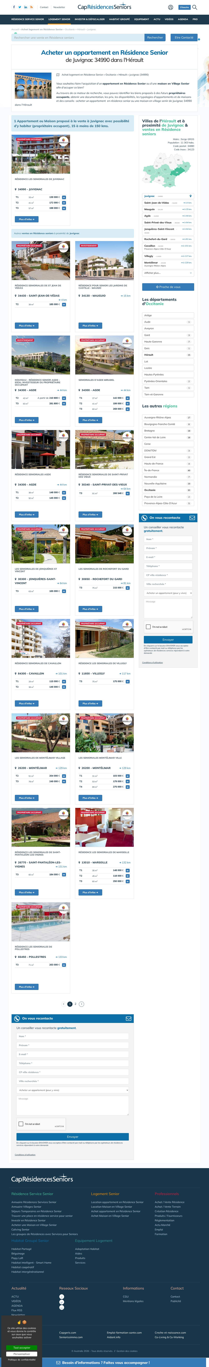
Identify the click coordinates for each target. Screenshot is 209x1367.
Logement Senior (59, 19)
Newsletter (59, 7)
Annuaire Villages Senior (26, 1206)
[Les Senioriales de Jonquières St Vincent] (41, 544)
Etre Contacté (184, 37)
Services (80, 1262)
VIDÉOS (16, 1301)
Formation (161, 1234)
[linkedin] (25, 7)
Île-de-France (167, 470)
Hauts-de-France (167, 463)
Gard (167, 335)
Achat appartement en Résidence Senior (115, 1211)
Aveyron (149, 328)
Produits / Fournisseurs (168, 1215)
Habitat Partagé (21, 1249)
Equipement (141, 19)
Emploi (159, 1229)
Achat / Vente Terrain (168, 1206)
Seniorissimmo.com (71, 1337)
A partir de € (51, 397)
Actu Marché (162, 1225)
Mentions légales (133, 1301)
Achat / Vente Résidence (170, 1202)
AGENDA (17, 1305)
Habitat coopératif (22, 1267)
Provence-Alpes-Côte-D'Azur (167, 503)
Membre (172, 7)
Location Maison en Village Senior (111, 1206)
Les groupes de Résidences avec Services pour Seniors (44, 1234)
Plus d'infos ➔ (26, 219)
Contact (44, 7)
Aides (78, 1253)
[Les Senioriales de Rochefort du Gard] (104, 544)
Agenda (183, 19)
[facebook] (13, 7)
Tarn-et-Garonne (153, 394)
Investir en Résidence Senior (28, 1220)
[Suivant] (81, 1004)
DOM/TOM (167, 450)
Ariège (148, 315)
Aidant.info (113, 1337)
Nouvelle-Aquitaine (167, 483)
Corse (147, 443)
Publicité (176, 1301)
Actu (157, 19)
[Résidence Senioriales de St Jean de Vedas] (41, 260)
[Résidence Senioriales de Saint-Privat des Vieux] (104, 449)
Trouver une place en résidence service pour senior (42, 1215)
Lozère (148, 368)
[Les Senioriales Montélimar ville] (104, 732)
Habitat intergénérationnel (27, 1271)
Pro (195, 19)
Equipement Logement (94, 1240)
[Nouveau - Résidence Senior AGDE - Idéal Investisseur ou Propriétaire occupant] (41, 355)
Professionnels (167, 1193)
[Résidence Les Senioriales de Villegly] (104, 638)
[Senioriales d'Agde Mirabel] (104, 355)
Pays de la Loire (167, 496)
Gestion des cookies (127, 1351)
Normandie (167, 476)
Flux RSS (16, 1310)
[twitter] (19, 7)
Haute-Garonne (167, 341)
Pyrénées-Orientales (167, 381)
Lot (146, 361)
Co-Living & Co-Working (169, 1337)
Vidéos (169, 19)
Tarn (167, 387)
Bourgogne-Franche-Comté (167, 424)
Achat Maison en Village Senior (110, 1215)
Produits (80, 1258)
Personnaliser (22, 1354)
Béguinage (18, 1253)
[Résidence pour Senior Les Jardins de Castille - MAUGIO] (104, 260)
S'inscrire (184, 7)
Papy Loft (17, 1258)
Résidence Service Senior (27, 19)
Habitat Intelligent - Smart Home (31, 1262)
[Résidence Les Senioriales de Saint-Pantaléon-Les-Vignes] (41, 827)
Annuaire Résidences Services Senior (33, 1202)
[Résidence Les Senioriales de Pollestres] (41, 921)
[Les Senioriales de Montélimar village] (41, 732)
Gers (167, 348)
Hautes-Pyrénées (154, 374)
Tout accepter (21, 1347)
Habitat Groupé (119, 19)
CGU (126, 1296)
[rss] (31, 7)
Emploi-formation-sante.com (124, 1332)
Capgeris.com (67, 1332)
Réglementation (164, 1220)
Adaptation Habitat (87, 1249)
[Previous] (63, 1004)
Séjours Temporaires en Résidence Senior (36, 1211)
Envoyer (72, 1137)
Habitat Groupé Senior (30, 1240)
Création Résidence (166, 1211)
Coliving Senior (20, 1229)
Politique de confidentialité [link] (22, 1359)
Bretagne (167, 430)
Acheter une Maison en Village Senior (34, 1225)
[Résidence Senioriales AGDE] (41, 449)
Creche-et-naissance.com (170, 1332)
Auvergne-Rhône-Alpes (167, 417)
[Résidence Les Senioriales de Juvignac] (41, 154)
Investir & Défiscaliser (90, 19)
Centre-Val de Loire (167, 437)
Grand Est (167, 457)
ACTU (15, 1296)
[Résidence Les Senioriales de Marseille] (104, 827)
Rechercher (155, 37)
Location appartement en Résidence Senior (117, 1202)
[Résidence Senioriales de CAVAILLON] (41, 638)
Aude (167, 321)
